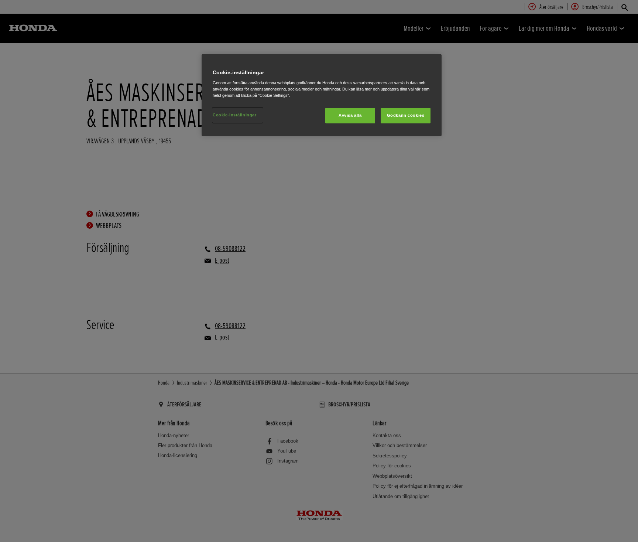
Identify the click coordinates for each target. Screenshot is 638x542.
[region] (322, 95)
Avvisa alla (350, 115)
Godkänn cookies (406, 115)
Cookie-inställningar (234, 115)
